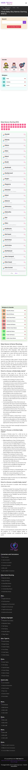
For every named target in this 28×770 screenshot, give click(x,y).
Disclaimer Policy (22, 760)
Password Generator (7, 685)
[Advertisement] (14, 107)
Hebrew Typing (5, 672)
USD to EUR (4, 712)
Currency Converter (7, 562)
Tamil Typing (5, 626)
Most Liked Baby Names (13, 26)
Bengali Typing (5, 644)
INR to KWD (4, 722)
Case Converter (6, 559)
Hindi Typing (5, 628)
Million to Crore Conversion (8, 747)
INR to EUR (4, 735)
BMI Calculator (5, 557)
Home (2, 7)
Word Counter (5, 688)
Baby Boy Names (6, 577)
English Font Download (7, 606)
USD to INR (4, 725)
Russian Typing (5, 675)
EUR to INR (4, 732)
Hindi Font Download (7, 612)
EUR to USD (4, 710)
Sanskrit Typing (5, 646)
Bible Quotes (5, 707)
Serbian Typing (5, 654)
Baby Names (8, 7)
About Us (3, 760)
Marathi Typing (5, 641)
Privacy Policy (15, 760)
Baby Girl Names (6, 580)
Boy (18, 7)
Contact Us (8, 760)
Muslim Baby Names (6, 591)
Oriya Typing (5, 649)
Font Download (5, 601)
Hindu (14, 7)
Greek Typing (5, 652)
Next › (16, 273)
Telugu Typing (5, 634)
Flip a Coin (4, 690)
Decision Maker (5, 693)
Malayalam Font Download (8, 604)
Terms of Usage (14, 761)
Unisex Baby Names (6, 583)
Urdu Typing (5, 664)
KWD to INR (4, 737)
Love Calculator (5, 682)
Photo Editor (5, 696)
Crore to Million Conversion (8, 750)
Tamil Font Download (7, 609)
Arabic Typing (5, 662)
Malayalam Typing (6, 623)
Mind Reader (5, 704)
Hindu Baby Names (6, 586)
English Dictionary (6, 598)
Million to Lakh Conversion (8, 745)
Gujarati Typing (5, 667)
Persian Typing (5, 670)
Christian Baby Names (7, 588)
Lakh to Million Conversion (8, 570)
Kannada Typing (5, 631)
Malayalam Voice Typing (7, 620)
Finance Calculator (6, 565)
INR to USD (4, 568)
